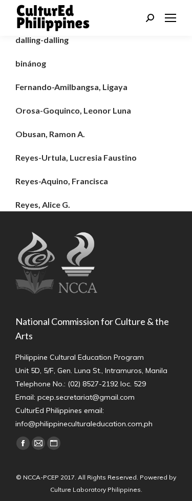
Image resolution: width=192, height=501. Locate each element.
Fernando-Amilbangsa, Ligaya (71, 87)
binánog (30, 63)
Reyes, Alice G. (42, 204)
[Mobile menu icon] (170, 18)
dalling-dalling (42, 40)
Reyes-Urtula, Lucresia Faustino (76, 157)
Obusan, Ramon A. (50, 134)
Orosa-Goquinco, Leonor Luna (73, 110)
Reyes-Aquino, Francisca (61, 181)
